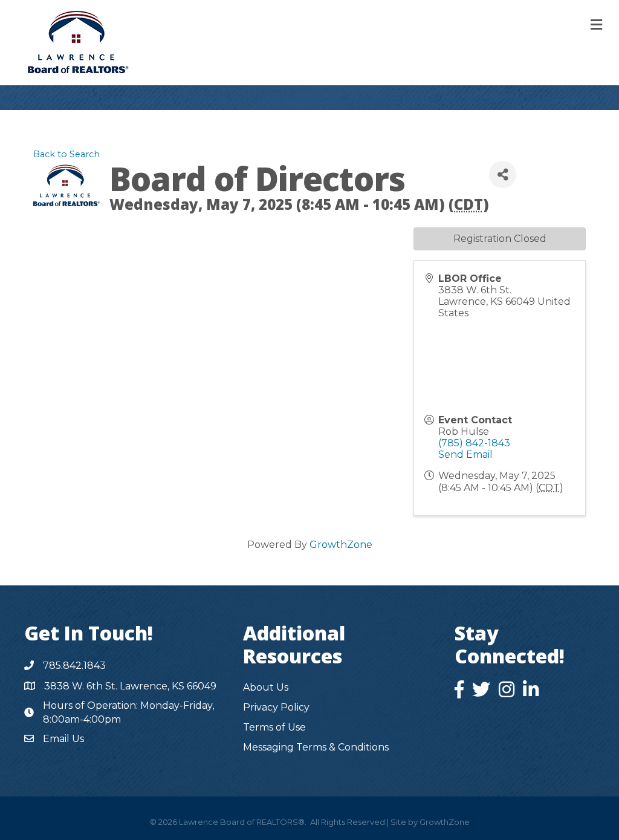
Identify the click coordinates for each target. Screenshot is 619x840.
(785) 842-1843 (474, 443)
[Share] (502, 174)
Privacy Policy (276, 707)
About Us (265, 687)
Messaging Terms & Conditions (316, 747)
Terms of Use (274, 727)
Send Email (465, 454)
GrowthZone (341, 544)
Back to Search (66, 154)
